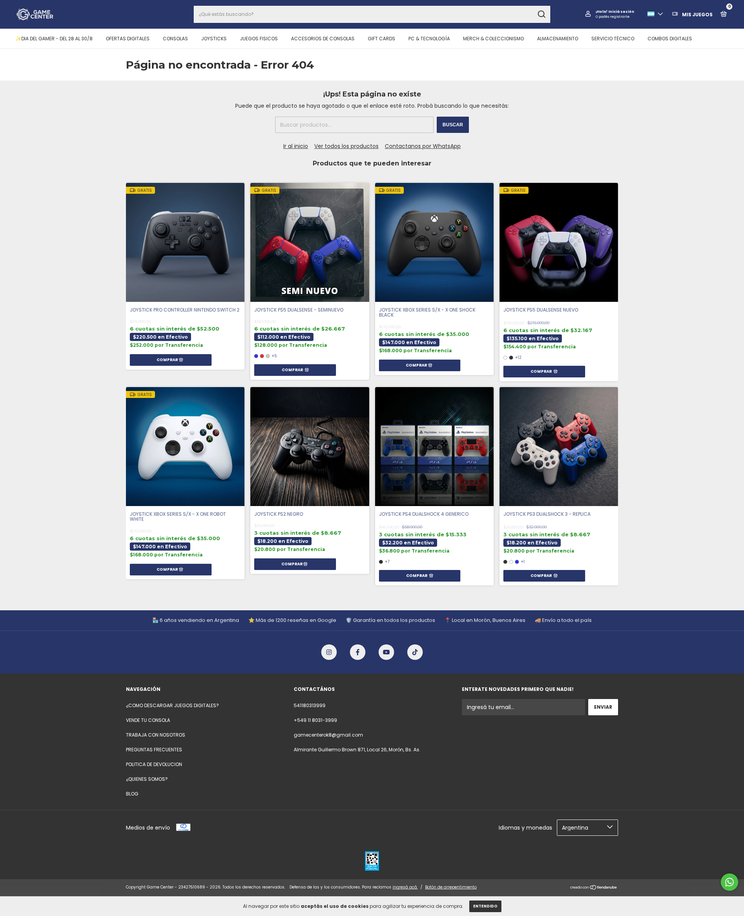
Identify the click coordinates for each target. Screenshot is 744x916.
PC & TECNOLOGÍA (429, 38)
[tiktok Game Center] (415, 652)
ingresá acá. (405, 887)
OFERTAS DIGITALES (128, 38)
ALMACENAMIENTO (557, 38)
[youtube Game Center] (386, 652)
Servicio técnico (612, 38)
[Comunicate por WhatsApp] (729, 882)
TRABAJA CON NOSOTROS (155, 735)
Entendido (485, 906)
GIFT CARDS (381, 38)
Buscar (453, 124)
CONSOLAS (175, 38)
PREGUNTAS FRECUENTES (154, 749)
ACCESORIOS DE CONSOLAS (323, 38)
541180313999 (310, 705)
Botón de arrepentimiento (451, 887)
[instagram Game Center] (329, 652)
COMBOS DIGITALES (670, 38)
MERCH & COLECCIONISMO (493, 38)
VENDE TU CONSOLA (148, 720)
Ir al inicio (295, 146)
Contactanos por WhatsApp (423, 146)
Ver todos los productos (346, 146)
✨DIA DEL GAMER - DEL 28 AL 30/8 (54, 38)
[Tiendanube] (594, 888)
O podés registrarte (613, 16)
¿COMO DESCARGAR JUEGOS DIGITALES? (172, 705)
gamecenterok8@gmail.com (328, 735)
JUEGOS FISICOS (259, 38)
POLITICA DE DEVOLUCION (154, 764)
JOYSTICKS (214, 38)
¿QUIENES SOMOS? (147, 779)
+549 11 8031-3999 (315, 720)
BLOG (132, 793)
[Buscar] (541, 14)
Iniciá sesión (621, 11)
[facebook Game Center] (357, 652)
